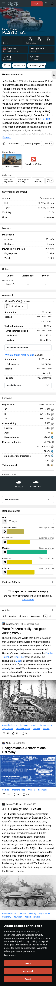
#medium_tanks (23, 728)
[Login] (52, 4)
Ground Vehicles (9, 725)
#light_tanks (7, 728)
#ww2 (34, 725)
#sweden (18, 917)
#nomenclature (18, 790)
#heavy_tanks (46, 725)
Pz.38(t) (46, 119)
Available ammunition (17, 347)
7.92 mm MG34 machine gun (19, 355)
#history (46, 728)
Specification (14, 143)
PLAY (37, 3)
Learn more (10, 955)
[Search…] (46, 4)
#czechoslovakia (32, 917)
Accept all (28, 971)
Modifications (12, 499)
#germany (24, 725)
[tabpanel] (28, 345)
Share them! (28, 599)
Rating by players (32, 143)
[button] (54, 75)
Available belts (14, 385)
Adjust (28, 979)
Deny (28, 963)
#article (36, 728)
